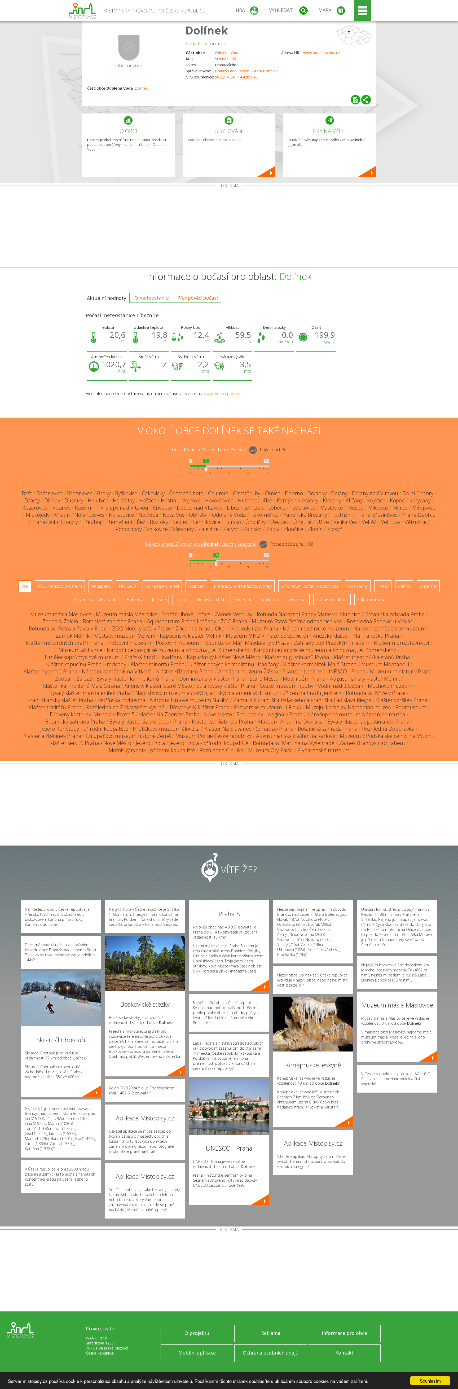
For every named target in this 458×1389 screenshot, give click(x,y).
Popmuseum (410, 707)
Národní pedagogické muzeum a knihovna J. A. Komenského (178, 650)
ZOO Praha (234, 621)
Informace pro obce (344, 1333)
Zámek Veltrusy (233, 614)
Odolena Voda (227, 52)
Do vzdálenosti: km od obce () (200, 544)
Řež (141, 521)
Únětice (302, 521)
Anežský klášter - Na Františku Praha (356, 635)
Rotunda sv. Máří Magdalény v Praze (246, 642)
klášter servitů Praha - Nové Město (90, 743)
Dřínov (52, 500)
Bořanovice (50, 493)
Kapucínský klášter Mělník (190, 635)
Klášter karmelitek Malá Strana (320, 664)
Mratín (62, 514)
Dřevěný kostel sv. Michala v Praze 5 (92, 714)
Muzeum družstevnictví (401, 642)
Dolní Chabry (418, 493)
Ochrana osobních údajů (270, 1352)
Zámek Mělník (73, 635)
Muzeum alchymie (80, 650)
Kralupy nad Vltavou (124, 507)
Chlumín (218, 493)
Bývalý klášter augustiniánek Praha (368, 721)
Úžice (322, 521)
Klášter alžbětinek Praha (52, 735)
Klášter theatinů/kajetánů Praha (372, 657)
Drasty (32, 500)
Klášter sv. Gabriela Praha (222, 721)
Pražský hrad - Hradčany (153, 657)
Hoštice (147, 500)
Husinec (247, 500)
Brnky (104, 493)
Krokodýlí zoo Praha (254, 628)
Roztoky (159, 521)
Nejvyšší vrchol (210, 599)
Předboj (91, 521)
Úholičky (255, 521)
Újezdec (279, 521)
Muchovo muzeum (390, 685)
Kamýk (285, 500)
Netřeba (148, 514)
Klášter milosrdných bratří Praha (65, 642)
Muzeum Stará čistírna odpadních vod (297, 621)
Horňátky (124, 500)
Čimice (272, 493)
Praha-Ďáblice (418, 514)
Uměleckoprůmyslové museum (82, 657)
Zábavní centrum (332, 599)
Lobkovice (304, 507)
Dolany (339, 493)
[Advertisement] (229, 228)
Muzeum (298, 599)
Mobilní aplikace (197, 1352)
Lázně (181, 599)
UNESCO (127, 586)
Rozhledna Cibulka (222, 750)
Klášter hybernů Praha (50, 671)
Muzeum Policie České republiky (213, 735)
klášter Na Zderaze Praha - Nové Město (185, 714)
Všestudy (183, 529)
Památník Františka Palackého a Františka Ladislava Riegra (302, 700)
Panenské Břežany (305, 514)
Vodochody (129, 529)
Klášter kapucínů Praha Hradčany (86, 664)
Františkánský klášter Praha (60, 700)
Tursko (233, 521)
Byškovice (126, 493)
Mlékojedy (38, 514)
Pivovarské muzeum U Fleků (267, 707)
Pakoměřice (264, 514)
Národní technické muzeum (316, 628)
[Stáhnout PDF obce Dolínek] (355, 99)
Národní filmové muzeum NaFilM (189, 700)
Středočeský (225, 58)
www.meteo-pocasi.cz (224, 393)
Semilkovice (206, 521)
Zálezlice (208, 529)
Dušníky (73, 500)
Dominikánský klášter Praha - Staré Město (228, 678)
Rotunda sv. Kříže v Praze (376, 692)
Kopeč (397, 500)
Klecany (332, 500)
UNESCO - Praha (345, 671)
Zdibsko (252, 529)
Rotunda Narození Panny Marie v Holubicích (309, 614)
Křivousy (162, 507)
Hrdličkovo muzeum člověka (166, 728)
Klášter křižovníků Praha (185, 671)
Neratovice (121, 514)
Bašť (27, 493)
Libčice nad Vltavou (199, 507)
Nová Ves (173, 514)
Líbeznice (238, 507)
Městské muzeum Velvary (124, 635)
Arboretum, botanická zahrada (309, 586)
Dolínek (206, 30)
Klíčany (354, 500)
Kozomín (85, 507)
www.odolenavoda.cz (321, 52)
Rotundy (134, 599)
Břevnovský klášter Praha (200, 707)
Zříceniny (428, 586)
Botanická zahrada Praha (395, 614)
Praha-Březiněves (377, 514)
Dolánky (317, 493)
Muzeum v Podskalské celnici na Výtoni (385, 735)
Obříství (198, 514)
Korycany (420, 500)
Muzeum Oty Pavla (270, 750)
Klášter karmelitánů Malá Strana (81, 685)
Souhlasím (430, 1380)
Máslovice (331, 507)
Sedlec (180, 521)
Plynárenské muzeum (323, 750)
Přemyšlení (118, 521)
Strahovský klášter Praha (225, 685)
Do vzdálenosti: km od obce (209, 450)
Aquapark (100, 586)
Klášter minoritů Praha (158, 664)
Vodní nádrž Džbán (340, 685)
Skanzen (196, 586)
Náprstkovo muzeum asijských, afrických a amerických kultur (207, 692)
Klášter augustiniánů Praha (297, 657)
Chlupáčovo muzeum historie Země (128, 735)
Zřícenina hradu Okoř (201, 628)
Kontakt (344, 1352)
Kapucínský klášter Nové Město (223, 657)
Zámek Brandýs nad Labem (372, 743)
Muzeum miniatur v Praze (400, 671)
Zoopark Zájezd (73, 678)
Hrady (383, 586)
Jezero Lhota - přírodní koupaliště (209, 743)
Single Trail (270, 599)
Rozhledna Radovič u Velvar (379, 621)
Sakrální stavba (371, 599)
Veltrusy (390, 521)
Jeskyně (159, 599)
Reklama (270, 1333)
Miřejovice (423, 507)
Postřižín (341, 514)
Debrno (294, 493)
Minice (400, 507)
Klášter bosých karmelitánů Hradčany (234, 664)
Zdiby (272, 529)
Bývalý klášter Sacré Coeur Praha (148, 721)
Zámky (404, 586)
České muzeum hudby (286, 685)
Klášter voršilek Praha (402, 700)
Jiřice (266, 500)
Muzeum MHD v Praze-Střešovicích (267, 635)
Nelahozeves (89, 514)
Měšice (355, 507)
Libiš (258, 507)
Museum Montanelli (385, 664)
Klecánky (307, 500)
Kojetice (376, 500)
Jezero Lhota (150, 743)
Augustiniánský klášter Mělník (365, 678)
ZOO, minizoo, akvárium (60, 586)
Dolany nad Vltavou (375, 493)
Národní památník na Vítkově (117, 671)
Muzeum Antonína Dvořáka (290, 721)
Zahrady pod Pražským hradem (331, 642)
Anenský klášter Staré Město (158, 685)
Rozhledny (358, 586)
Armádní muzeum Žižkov (248, 671)
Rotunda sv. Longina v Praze (269, 714)
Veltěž (369, 521)
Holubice (98, 500)
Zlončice (293, 529)
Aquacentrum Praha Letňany (181, 621)
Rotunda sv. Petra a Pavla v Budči (68, 628)
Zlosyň (335, 529)
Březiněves (80, 493)
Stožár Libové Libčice (186, 614)
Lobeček (278, 507)
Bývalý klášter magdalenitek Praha (90, 692)
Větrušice (416, 521)
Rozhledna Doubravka (388, 728)
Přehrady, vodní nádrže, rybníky (243, 586)
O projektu (196, 1333)
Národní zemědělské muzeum (390, 628)
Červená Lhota (186, 493)
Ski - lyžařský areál (162, 586)
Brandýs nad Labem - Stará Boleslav (246, 70)
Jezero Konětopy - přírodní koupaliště (84, 728)
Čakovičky (153, 493)
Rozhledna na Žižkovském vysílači (125, 707)
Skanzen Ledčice (302, 671)
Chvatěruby (246, 493)
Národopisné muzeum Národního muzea (356, 714)
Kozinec (61, 507)
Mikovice (378, 507)
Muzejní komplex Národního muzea (348, 707)
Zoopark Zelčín (60, 621)
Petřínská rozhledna (122, 700)
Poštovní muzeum (129, 642)
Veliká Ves (345, 521)
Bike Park (242, 599)
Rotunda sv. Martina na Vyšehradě (293, 743)
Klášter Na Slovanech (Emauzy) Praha (248, 728)
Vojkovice (157, 529)
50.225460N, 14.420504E (236, 77)
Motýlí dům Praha (304, 678)
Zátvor (231, 529)
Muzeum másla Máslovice (60, 614)
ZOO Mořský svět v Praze (141, 628)
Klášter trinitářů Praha (55, 707)
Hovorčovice (219, 500)
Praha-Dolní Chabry (54, 521)
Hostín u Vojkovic (181, 500)
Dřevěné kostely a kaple (95, 599)
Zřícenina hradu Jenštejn (312, 692)
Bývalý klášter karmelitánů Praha (135, 678)
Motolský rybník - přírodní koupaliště (152, 750)
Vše (24, 586)
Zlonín (315, 529)
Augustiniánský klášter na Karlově (295, 735)
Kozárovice (35, 507)
